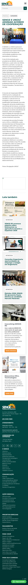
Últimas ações (6, 496)
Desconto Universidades (9, 565)
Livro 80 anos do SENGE (9, 482)
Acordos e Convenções (9, 498)
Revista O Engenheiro (8, 487)
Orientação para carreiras (9, 563)
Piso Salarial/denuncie (8, 507)
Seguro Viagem (6, 541)
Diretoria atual (6, 453)
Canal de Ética (6, 460)
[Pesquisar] (25, 8)
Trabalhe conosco (7, 470)
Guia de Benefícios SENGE (10, 554)
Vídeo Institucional (7, 478)
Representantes (7, 454)
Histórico (5, 451)
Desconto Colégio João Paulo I (11, 567)
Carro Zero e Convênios (9, 552)
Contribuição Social (8, 500)
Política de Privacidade (9, 461)
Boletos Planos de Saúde (9, 528)
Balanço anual (6, 463)
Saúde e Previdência (8, 536)
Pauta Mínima (6, 522)
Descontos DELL (7, 550)
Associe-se (5, 467)
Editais (4, 503)
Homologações (6, 508)
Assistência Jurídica (8, 547)
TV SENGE (5, 485)
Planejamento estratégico (10, 458)
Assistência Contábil (8, 545)
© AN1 (24, 579)
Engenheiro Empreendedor (10, 518)
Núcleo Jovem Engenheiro (10, 520)
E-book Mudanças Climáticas (11, 483)
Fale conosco (6, 468)
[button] (25, 3)
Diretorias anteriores (8, 456)
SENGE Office (6, 548)
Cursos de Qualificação (9, 562)
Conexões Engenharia (8, 560)
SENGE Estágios (7, 568)
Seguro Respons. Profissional (10, 540)
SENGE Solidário (7, 517)
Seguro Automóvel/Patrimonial (11, 543)
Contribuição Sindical (8, 501)
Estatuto (4, 465)
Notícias (4, 476)
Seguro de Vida (6, 538)
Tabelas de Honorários (8, 505)
